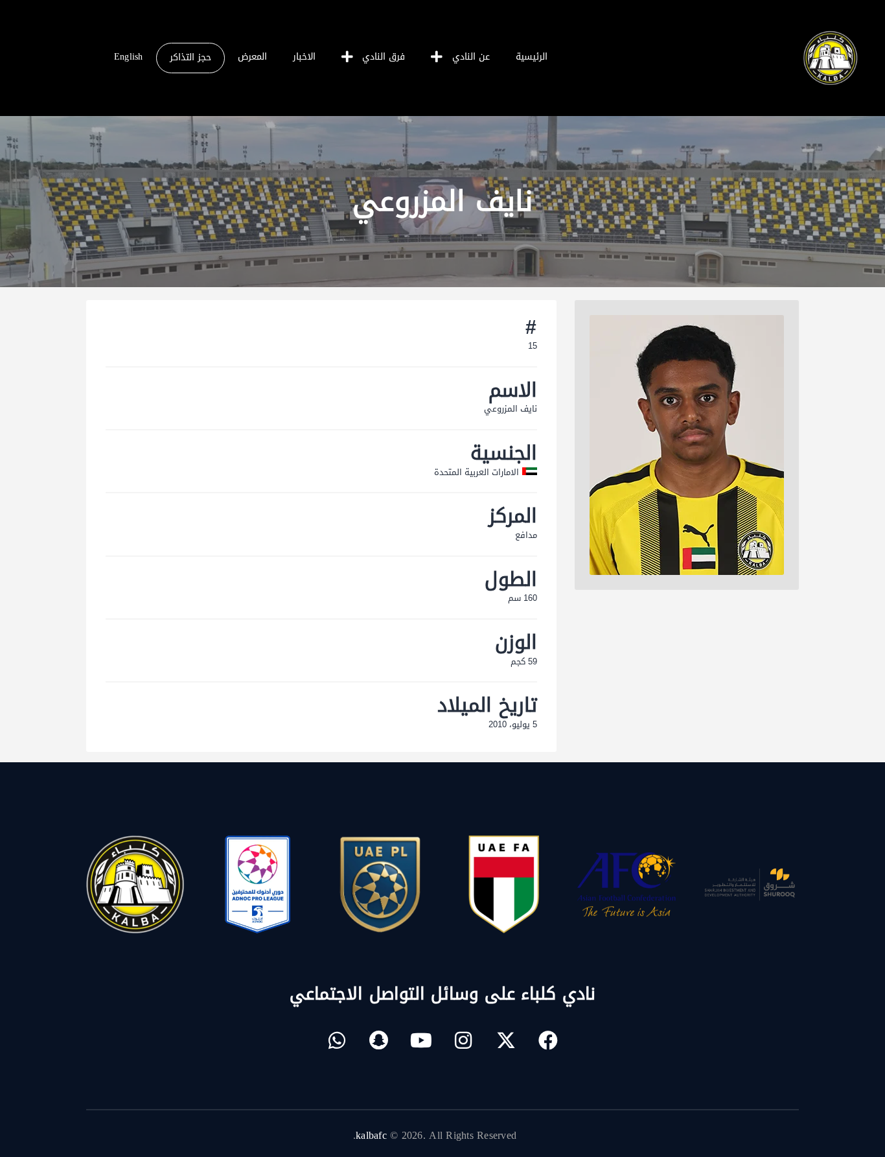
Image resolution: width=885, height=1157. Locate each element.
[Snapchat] (379, 1040)
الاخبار (304, 56)
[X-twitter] (506, 1040)
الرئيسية (531, 56)
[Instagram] (463, 1040)
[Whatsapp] (336, 1040)
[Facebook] (548, 1040)
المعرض (252, 56)
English (128, 56)
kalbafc (371, 1135)
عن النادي (471, 56)
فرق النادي (383, 56)
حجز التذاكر (190, 57)
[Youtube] (421, 1040)
